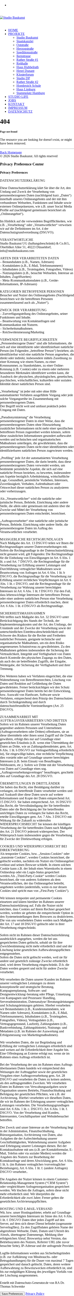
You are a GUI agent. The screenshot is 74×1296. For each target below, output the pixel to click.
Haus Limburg (25, 89)
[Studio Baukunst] (37, 18)
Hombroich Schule (28, 85)
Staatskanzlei (24, 41)
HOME (13, 30)
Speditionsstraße (27, 52)
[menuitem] (41, 5)
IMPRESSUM (17, 108)
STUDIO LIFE (18, 96)
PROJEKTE (16, 34)
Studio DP (23, 78)
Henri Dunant (25, 71)
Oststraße (22, 45)
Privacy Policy (34, 1293)
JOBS (12, 100)
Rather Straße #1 (27, 59)
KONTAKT (16, 104)
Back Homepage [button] (11, 152)
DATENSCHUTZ (20, 111)
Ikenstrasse (23, 56)
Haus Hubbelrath (27, 67)
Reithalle (22, 63)
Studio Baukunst (27, 37)
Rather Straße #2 (27, 82)
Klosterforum (25, 74)
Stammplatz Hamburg (30, 93)
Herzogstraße (25, 48)
